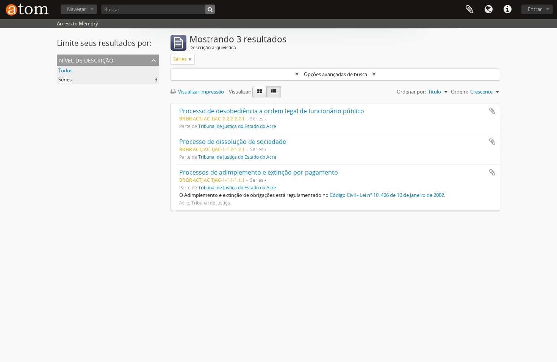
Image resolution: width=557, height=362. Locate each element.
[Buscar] (210, 9)
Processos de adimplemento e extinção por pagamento (258, 172)
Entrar (535, 9)
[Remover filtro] (190, 59)
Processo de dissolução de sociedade (232, 141)
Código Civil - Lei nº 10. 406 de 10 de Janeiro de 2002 (387, 195)
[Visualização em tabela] (273, 91)
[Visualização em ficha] (259, 91)
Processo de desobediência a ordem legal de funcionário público (271, 111)
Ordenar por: (411, 91)
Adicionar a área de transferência (492, 111)
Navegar (76, 9)
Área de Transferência (469, 9)
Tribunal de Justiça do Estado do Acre (237, 126)
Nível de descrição (86, 60)
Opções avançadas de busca (335, 74)
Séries (65, 79)
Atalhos (507, 9)
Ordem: (459, 91)
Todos (65, 70)
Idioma (488, 9)
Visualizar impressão (200, 91)
